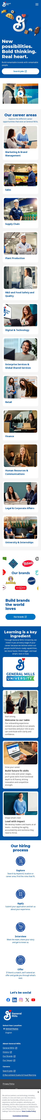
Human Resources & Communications (19, 472)
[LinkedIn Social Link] (14, 1000)
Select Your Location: (12, 1025)
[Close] (38, 1092)
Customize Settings (20, 1116)
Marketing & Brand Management (17, 153)
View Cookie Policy (29, 1111)
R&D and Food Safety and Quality (19, 294)
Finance (9, 436)
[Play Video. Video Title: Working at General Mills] (20, 93)
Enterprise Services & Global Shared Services (20, 366)
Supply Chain (12, 224)
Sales (8, 190)
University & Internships (19, 542)
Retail (8, 402)
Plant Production (15, 258)
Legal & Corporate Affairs (19, 508)
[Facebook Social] (8, 1000)
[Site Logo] (6, 4)
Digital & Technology (17, 330)
